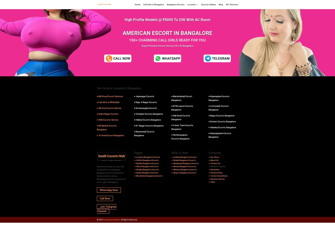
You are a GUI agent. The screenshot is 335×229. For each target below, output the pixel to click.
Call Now (105, 198)
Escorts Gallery (208, 5)
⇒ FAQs (212, 182)
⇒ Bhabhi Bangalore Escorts (183, 160)
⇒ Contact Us (214, 163)
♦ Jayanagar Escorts (144, 96)
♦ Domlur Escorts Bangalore (222, 121)
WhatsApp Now (109, 190)
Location (191, 5)
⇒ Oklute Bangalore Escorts (146, 166)
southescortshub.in (111, 220)
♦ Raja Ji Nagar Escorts (145, 102)
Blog (221, 5)
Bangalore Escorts (176, 5)
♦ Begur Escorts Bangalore (221, 115)
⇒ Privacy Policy (215, 173)
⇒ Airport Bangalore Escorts (183, 173)
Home (137, 5)
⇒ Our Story (214, 157)
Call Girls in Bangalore (153, 5)
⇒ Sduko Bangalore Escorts (146, 173)
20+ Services (232, 5)
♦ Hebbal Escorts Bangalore (147, 120)
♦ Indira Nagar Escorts (107, 114)
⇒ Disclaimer (214, 170)
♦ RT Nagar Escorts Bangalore (148, 126)
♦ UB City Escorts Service (109, 108)
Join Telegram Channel (107, 209)
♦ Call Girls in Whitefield (108, 102)
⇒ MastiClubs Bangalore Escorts (148, 176)
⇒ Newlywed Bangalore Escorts (185, 163)
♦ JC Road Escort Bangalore (110, 135)
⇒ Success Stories (217, 179)
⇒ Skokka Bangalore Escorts (146, 163)
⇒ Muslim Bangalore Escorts (183, 166)
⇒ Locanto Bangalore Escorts (147, 157)
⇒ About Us (213, 160)
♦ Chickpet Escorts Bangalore (148, 114)
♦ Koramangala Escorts (145, 108)
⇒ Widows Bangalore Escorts (184, 170)
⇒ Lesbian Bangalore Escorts (184, 157)
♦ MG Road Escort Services (110, 96)
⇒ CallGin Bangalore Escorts (146, 160)
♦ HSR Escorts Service (107, 120)
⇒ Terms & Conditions (218, 176)
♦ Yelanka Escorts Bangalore (222, 127)
